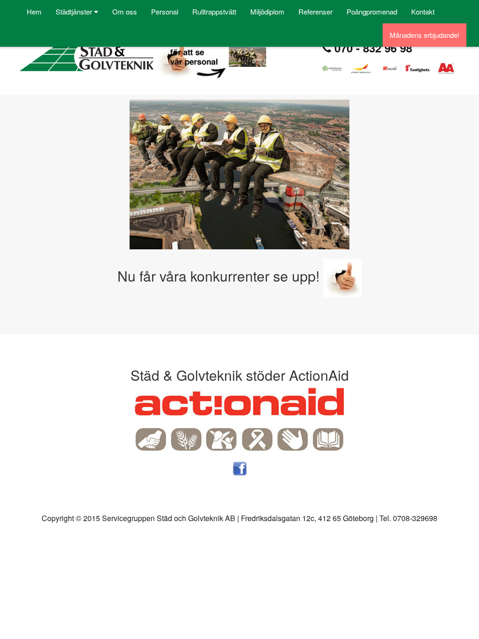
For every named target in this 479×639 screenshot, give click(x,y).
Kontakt (423, 11)
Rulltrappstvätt (214, 11)
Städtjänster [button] (75, 11)
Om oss (124, 11)
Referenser (315, 11)
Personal (164, 11)
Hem (34, 11)
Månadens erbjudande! (424, 35)
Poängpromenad (372, 11)
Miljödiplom (267, 11)
